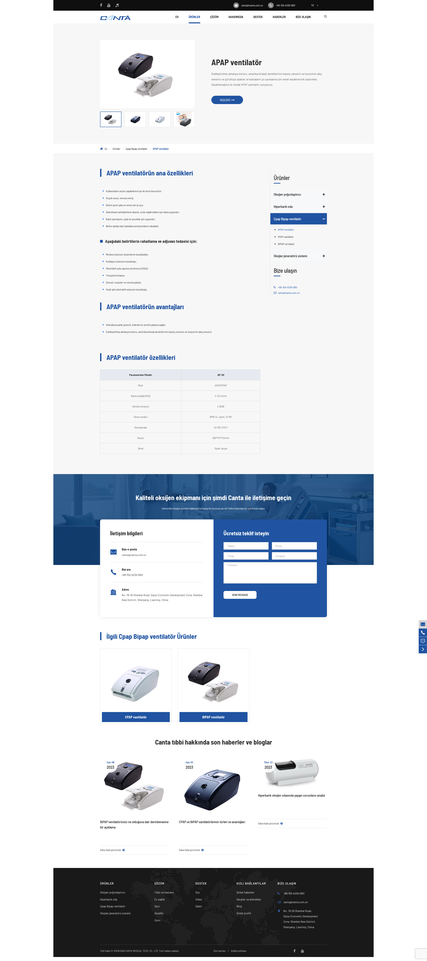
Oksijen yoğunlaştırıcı (287, 194)
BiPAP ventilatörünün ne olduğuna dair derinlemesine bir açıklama (134, 824)
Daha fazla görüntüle (111, 849)
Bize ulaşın (303, 17)
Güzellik (158, 913)
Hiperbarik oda (283, 206)
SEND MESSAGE (240, 594)
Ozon (157, 920)
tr (312, 5)
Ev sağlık (159, 899)
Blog (239, 906)
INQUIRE (225, 100)
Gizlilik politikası (238, 950)
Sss (197, 892)
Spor (157, 906)
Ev (177, 17)
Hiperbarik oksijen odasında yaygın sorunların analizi (291, 795)
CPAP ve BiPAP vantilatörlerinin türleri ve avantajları (212, 822)
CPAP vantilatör (286, 236)
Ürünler (194, 17)
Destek (258, 17)
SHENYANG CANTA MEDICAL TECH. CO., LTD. (136, 950)
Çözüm (214, 17)
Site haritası (220, 950)
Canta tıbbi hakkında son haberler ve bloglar (213, 742)
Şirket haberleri (245, 892)
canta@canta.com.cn (252, 5)
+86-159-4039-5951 (285, 5)
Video (198, 899)
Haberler (279, 17)
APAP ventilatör (161, 148)
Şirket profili (244, 913)
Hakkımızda (236, 17)
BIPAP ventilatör (286, 243)
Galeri (198, 906)
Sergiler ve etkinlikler (249, 899)
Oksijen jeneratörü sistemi (290, 256)
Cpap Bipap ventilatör (136, 148)
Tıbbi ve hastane (164, 892)
